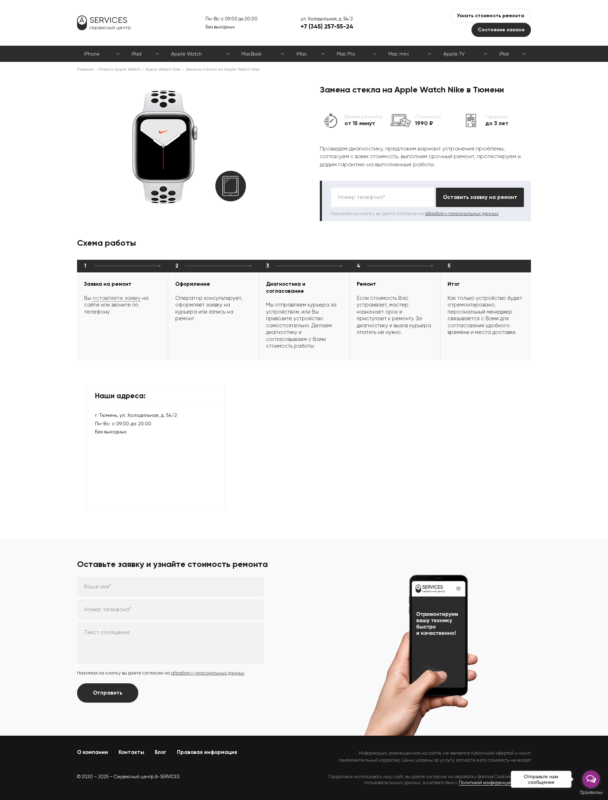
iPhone (92, 54)
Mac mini (398, 54)
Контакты (131, 752)
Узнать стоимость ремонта (490, 16)
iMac (301, 54)
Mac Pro (346, 54)
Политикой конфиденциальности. (495, 782)
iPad (136, 54)
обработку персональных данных (462, 213)
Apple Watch (186, 54)
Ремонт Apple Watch (119, 69)
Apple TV (453, 54)
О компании (92, 752)
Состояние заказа (501, 30)
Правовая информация (207, 752)
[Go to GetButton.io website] (591, 793)
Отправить (107, 693)
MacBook (251, 54)
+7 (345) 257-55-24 (326, 26)
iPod (504, 54)
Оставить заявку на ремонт (480, 197)
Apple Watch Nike (163, 69)
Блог (160, 752)
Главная (85, 69)
